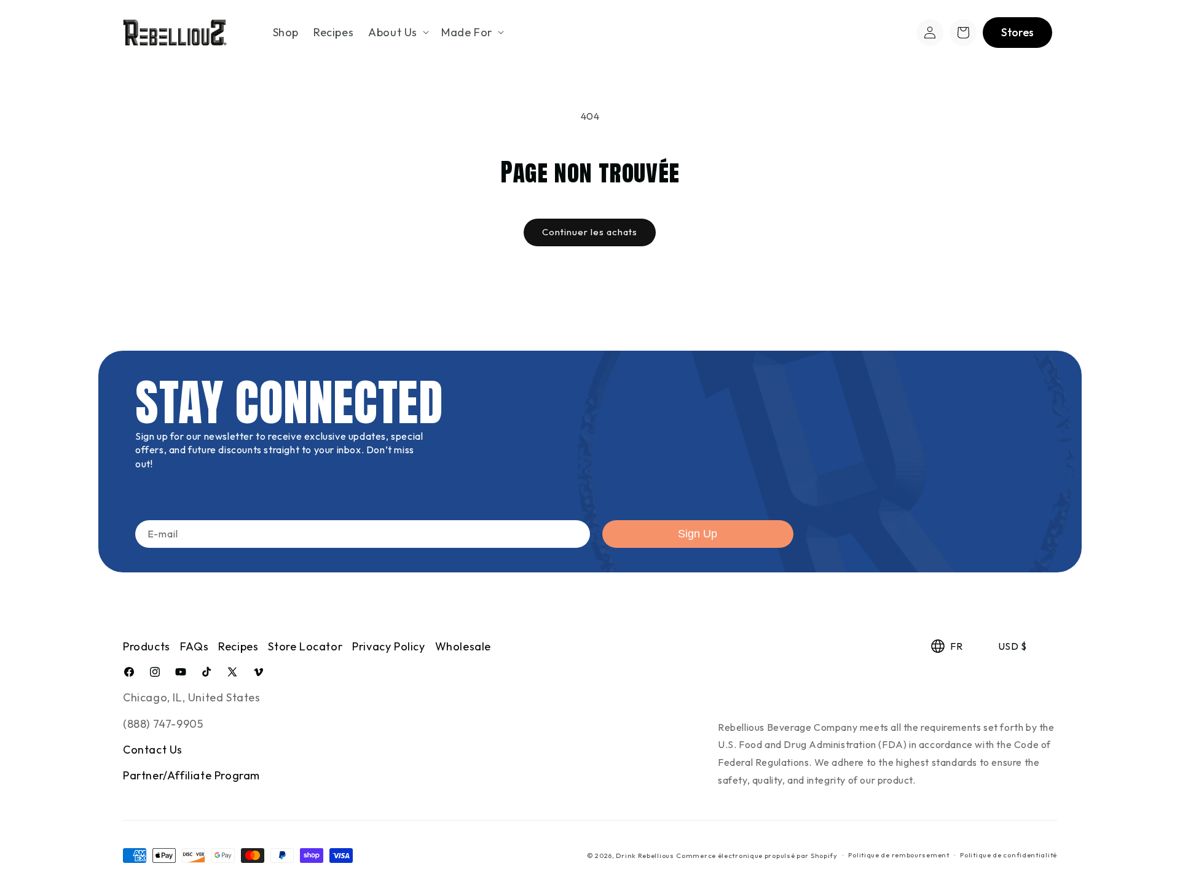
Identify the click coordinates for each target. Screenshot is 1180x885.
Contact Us (153, 750)
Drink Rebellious (645, 855)
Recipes (238, 646)
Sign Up (697, 534)
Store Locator (305, 646)
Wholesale (463, 646)
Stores (1017, 32)
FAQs (194, 646)
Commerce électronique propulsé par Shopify (756, 855)
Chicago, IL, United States (192, 697)
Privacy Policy (388, 646)
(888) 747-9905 (163, 724)
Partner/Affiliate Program (191, 776)
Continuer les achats (589, 232)
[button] (397, 32)
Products (146, 646)
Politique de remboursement (898, 855)
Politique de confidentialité (1008, 855)
